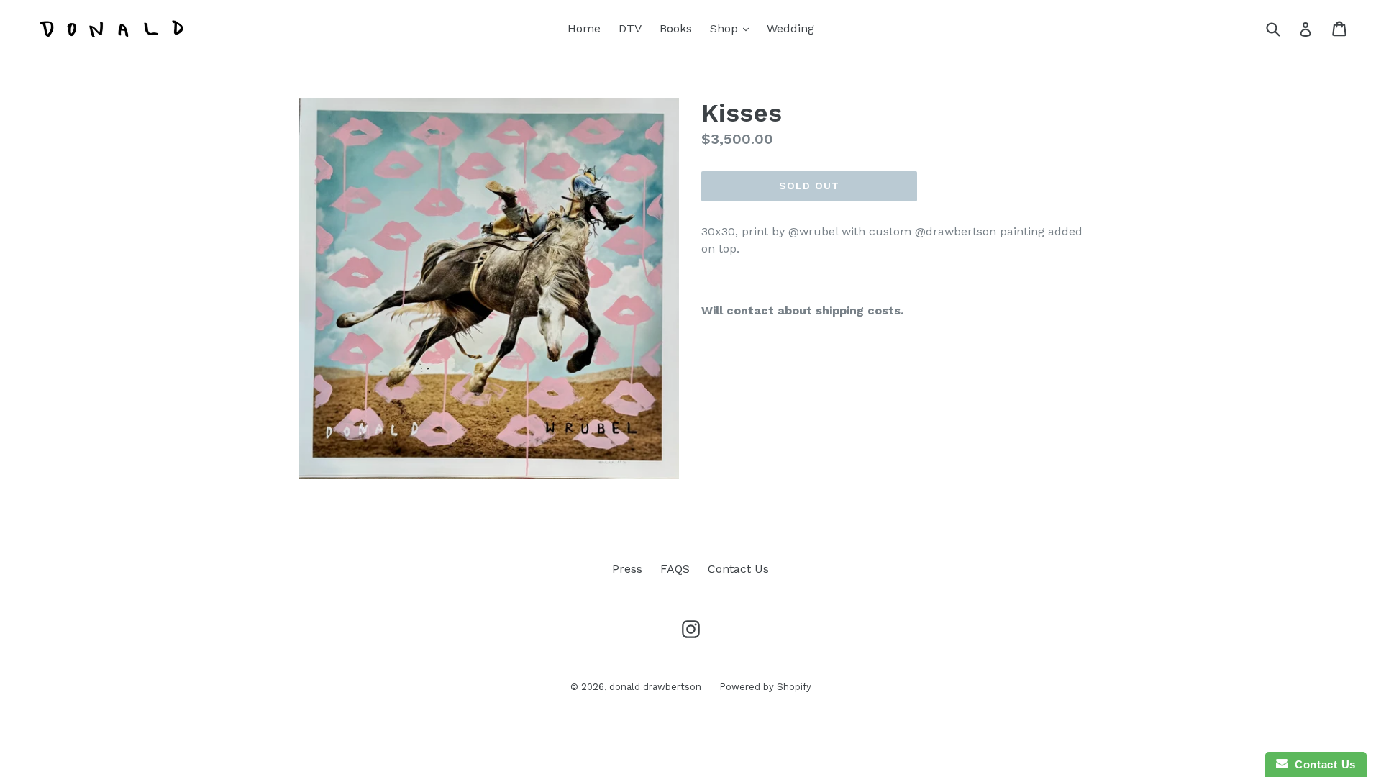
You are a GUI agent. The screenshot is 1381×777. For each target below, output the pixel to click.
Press (627, 569)
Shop (733, 28)
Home (584, 28)
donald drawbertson (655, 686)
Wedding (790, 28)
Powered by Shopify (765, 686)
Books (676, 28)
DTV (630, 28)
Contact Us (738, 569)
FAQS (675, 569)
